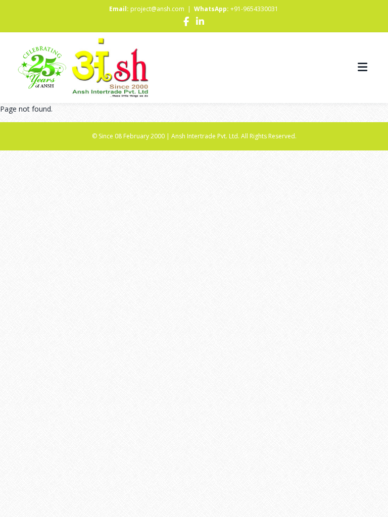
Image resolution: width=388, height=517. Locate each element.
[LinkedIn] (200, 22)
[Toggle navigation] (362, 68)
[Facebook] (186, 22)
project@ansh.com (157, 9)
